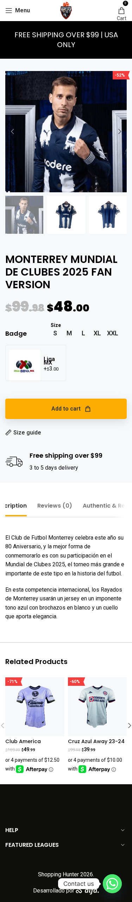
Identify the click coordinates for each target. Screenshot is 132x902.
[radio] (55, 333)
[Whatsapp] (112, 883)
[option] (59, 185)
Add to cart (66, 408)
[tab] (54, 505)
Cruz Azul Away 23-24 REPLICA (96, 744)
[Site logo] (66, 10)
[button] (12, 131)
